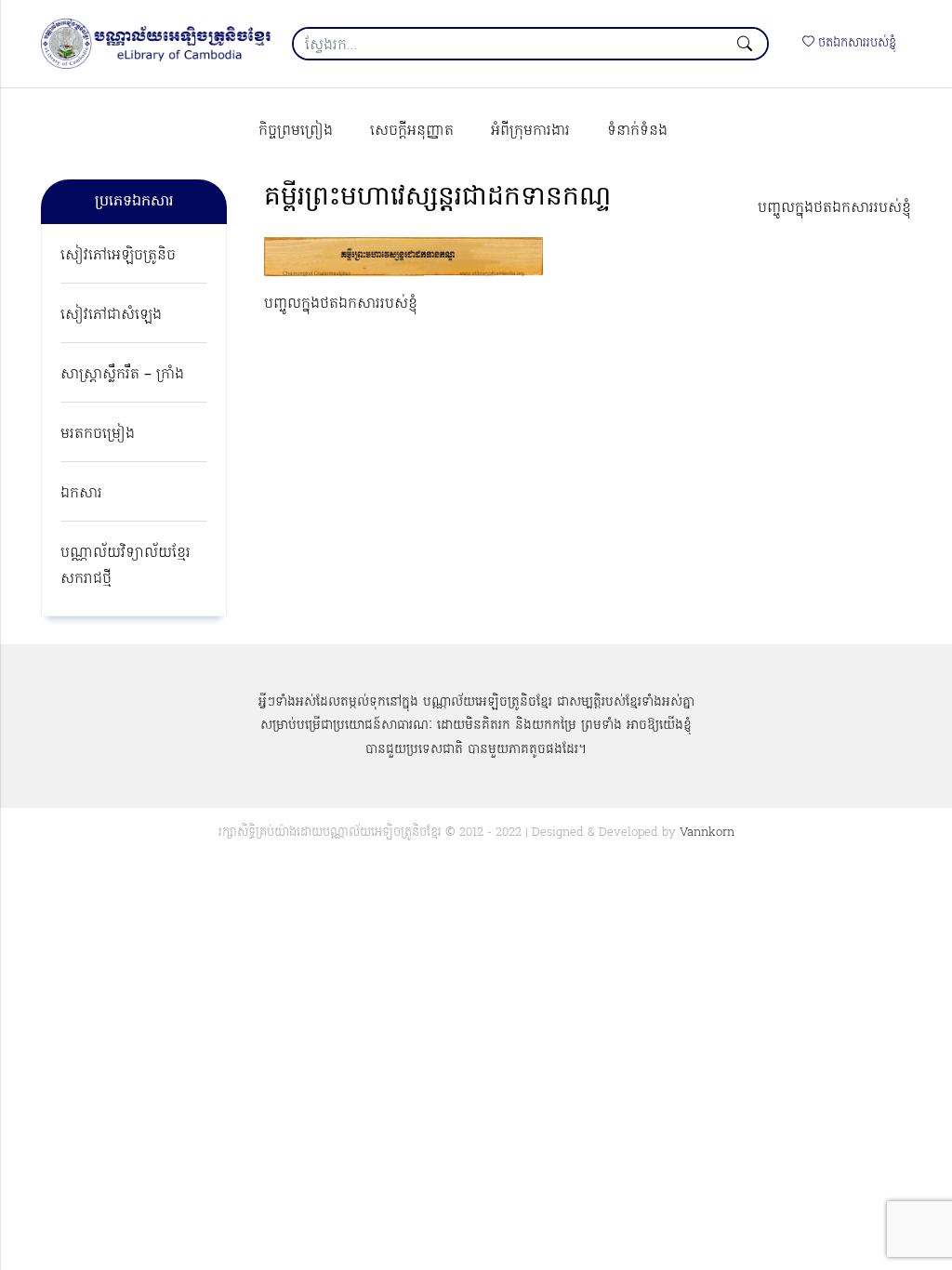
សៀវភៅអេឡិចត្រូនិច (118, 256)
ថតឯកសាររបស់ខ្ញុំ (855, 43)
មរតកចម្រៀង (97, 434)
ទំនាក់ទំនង (637, 131)
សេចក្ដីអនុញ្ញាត (412, 131)
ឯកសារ (81, 494)
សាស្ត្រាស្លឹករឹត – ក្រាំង (122, 375)
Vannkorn (707, 832)
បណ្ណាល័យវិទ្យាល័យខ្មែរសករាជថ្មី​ (125, 566)
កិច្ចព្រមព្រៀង (295, 131)
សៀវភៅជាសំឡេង (111, 315)
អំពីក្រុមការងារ (530, 131)
